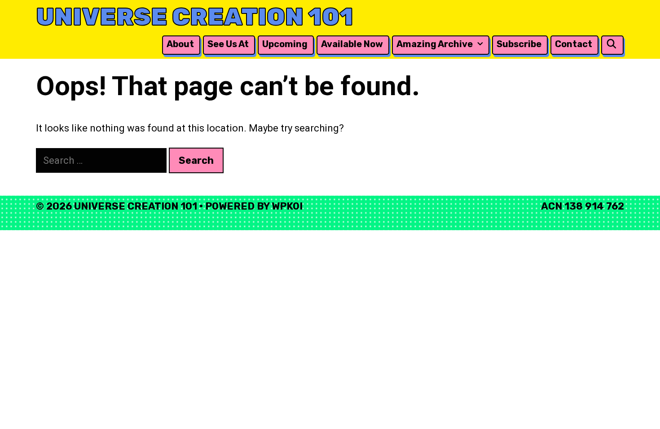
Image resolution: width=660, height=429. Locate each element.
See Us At (228, 44)
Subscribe (519, 44)
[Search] (611, 44)
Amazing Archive (434, 44)
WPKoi (287, 206)
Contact (573, 44)
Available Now (352, 44)
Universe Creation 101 (194, 16)
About (180, 44)
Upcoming (285, 44)
